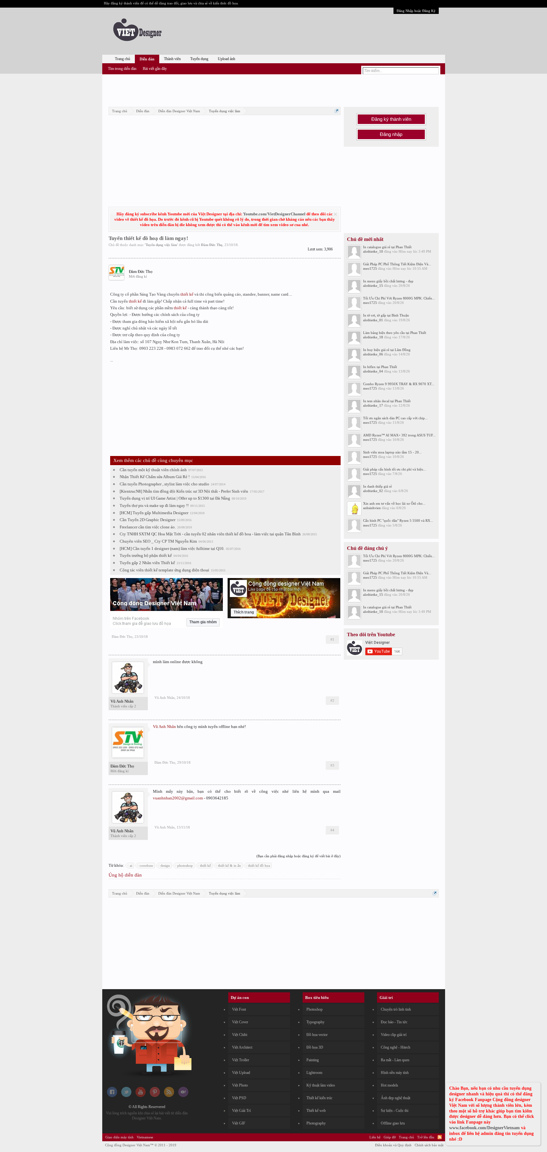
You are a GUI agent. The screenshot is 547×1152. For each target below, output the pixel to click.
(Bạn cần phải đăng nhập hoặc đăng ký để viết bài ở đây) (298, 856)
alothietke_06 (373, 354)
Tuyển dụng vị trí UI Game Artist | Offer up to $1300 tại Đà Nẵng (175, 498)
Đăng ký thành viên (391, 119)
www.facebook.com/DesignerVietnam (484, 1127)
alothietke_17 (373, 405)
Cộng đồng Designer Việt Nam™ (140, 1145)
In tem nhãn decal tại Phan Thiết (387, 401)
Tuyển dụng (199, 59)
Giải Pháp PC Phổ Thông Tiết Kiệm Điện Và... (397, 264)
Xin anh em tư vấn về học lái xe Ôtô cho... (394, 503)
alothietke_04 (373, 371)
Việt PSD (239, 1098)
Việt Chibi (239, 1034)
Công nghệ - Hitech (395, 1047)
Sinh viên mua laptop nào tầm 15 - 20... (392, 452)
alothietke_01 (373, 320)
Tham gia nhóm (203, 622)
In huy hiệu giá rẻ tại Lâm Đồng (387, 350)
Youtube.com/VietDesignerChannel (274, 214)
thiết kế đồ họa (259, 865)
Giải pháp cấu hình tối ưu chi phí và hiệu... (394, 469)
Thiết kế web (316, 1110)
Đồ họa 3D (314, 1047)
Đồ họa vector (317, 1034)
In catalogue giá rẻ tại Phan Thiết (387, 247)
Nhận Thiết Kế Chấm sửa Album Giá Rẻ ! (155, 476)
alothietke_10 (373, 251)
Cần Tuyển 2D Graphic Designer (147, 519)
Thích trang (244, 612)
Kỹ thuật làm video (320, 1085)
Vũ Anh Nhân (122, 701)
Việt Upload (241, 1072)
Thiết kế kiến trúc (319, 1098)
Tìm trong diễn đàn (122, 68)
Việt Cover (240, 1022)
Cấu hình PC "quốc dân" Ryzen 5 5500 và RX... (398, 520)
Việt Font (239, 1009)
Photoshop (314, 1009)
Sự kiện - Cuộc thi (394, 1110)
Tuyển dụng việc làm (161, 245)
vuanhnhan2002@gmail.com (178, 798)
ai (131, 865)
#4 (332, 830)
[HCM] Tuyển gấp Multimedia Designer (154, 512)
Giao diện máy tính (119, 1137)
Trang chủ (122, 59)
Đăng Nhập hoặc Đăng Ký (416, 11)
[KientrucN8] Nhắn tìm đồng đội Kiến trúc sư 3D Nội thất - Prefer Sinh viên (184, 491)
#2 (332, 700)
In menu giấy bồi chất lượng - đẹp (388, 281)
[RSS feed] (169, 1095)
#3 (332, 765)
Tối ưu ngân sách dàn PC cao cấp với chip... (395, 418)
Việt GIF (238, 1123)
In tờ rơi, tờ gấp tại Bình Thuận (386, 315)
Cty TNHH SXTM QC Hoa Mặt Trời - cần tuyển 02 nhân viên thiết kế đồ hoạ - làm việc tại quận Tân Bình (210, 534)
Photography (316, 1123)
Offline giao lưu (393, 1123)
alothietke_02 (373, 491)
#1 (332, 639)
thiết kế (186, 294)
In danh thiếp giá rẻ (377, 486)
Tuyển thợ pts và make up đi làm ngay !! (154, 505)
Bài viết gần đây (155, 68)
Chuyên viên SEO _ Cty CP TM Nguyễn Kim (158, 541)
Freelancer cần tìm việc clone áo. (148, 527)
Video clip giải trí (393, 1034)
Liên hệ (374, 1137)
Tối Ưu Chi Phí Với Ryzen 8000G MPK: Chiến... (399, 298)
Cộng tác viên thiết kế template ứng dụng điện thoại (164, 570)
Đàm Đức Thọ (212, 245)
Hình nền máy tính (395, 1072)
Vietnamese (145, 1137)
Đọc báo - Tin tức (394, 1022)
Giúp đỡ (390, 1137)
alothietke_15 (373, 285)
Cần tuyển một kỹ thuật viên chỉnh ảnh (153, 469)
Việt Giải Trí (241, 1110)
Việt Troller (240, 1060)
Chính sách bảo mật (429, 1145)
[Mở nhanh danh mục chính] (337, 111)
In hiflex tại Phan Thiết (380, 367)
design (165, 865)
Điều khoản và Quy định (393, 1145)
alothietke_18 (373, 337)
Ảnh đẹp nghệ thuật (395, 1098)
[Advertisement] (273, 89)
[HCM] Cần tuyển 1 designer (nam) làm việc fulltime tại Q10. (172, 548)
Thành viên (172, 59)
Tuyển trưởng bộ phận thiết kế (146, 555)
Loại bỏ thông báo (335, 214)
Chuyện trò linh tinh (396, 1009)
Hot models (389, 1085)
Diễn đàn (147, 59)
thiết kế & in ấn (229, 865)
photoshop (185, 865)
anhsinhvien (372, 508)
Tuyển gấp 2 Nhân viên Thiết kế (147, 562)
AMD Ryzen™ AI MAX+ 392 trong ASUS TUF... (399, 435)
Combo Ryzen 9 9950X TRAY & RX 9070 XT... (398, 384)
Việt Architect (242, 1047)
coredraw (146, 865)
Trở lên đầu (425, 1137)
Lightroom (314, 1072)
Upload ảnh (226, 59)
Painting (312, 1060)
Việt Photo (240, 1085)
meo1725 (370, 268)
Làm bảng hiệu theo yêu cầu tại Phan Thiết (394, 333)
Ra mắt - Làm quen (395, 1060)
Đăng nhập (391, 134)
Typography (315, 1022)
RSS (439, 1137)
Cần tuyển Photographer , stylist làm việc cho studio (164, 484)
